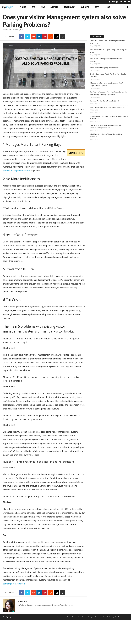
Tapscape (9, 617)
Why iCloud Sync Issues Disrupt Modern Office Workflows (106, 135)
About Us (57, 617)
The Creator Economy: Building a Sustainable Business (106, 60)
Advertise (66, 617)
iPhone (22, 7)
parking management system (16, 170)
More (107, 7)
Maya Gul (8, 30)
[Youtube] (128, 2)
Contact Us (75, 617)
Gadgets (85, 7)
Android (54, 7)
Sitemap (97, 617)
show (81, 153)
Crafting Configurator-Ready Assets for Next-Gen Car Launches (108, 75)
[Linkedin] (117, 2)
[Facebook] (109, 2)
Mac (43, 7)
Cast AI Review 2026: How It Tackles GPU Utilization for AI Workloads (109, 117)
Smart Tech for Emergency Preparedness (104, 68)
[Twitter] (125, 2)
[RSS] (121, 2)
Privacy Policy (87, 617)
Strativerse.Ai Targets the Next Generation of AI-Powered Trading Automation (106, 126)
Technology (69, 7)
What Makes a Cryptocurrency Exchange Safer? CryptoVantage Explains (106, 84)
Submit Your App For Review (113, 617)
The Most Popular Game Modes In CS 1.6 (104, 101)
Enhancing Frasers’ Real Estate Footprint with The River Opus (107, 42)
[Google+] (113, 2)
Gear (97, 7)
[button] (127, 7)
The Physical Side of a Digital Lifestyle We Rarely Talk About (108, 51)
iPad (33, 7)
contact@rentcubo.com (14, 583)
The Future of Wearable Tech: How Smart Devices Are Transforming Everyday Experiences (108, 93)
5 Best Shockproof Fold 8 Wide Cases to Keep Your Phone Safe (107, 108)
